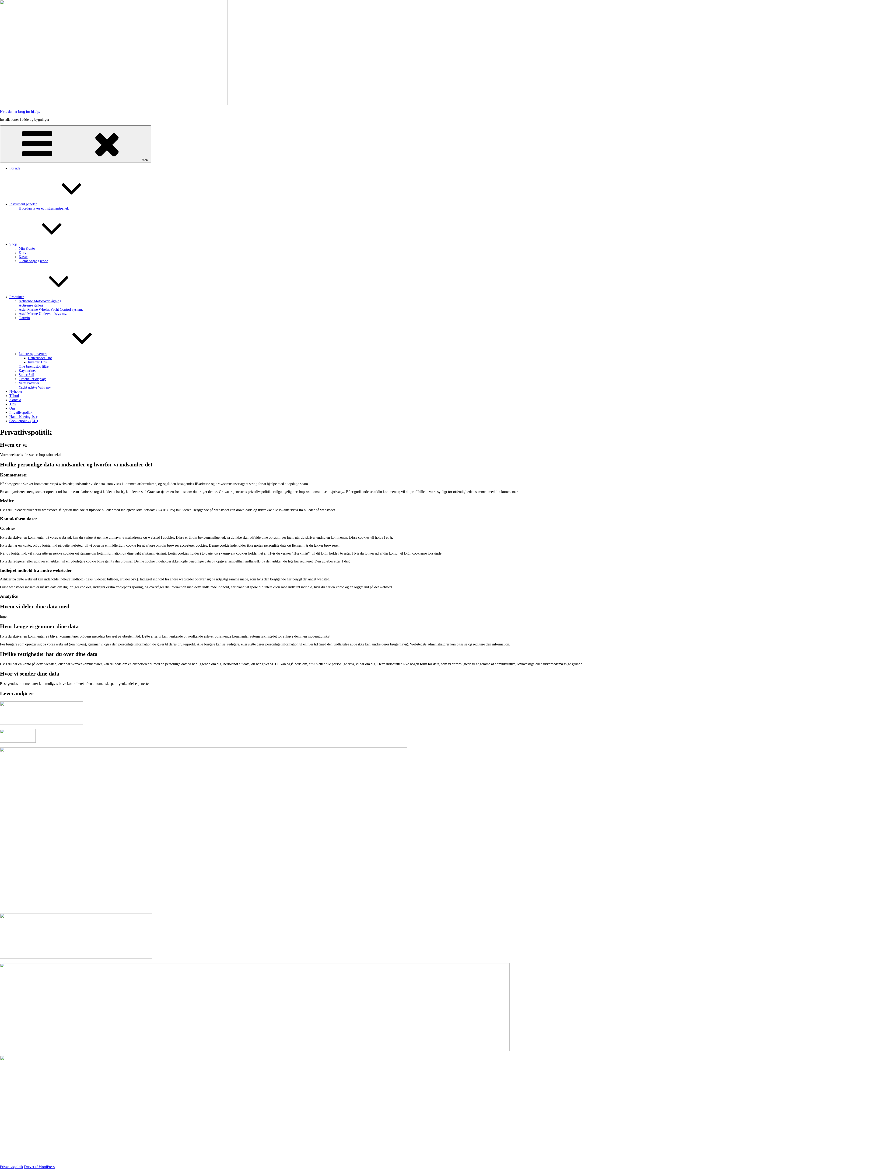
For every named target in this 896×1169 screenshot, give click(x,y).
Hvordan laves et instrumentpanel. (44, 208)
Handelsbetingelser (23, 417)
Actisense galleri (31, 305)
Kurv (22, 253)
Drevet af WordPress (39, 1167)
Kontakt (15, 400)
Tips (12, 404)
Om (12, 408)
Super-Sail (26, 375)
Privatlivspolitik (20, 412)
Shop (13, 244)
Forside (14, 168)
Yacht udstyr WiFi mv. (35, 387)
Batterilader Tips (40, 358)
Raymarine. (27, 370)
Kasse (23, 257)
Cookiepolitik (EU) (23, 421)
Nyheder (15, 391)
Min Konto (27, 248)
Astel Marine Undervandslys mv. (43, 314)
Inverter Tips (37, 362)
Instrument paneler (23, 204)
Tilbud (14, 396)
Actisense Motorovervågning (40, 301)
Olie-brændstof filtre (34, 366)
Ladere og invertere (33, 354)
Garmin (24, 318)
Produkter (16, 297)
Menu (145, 160)
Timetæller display (32, 379)
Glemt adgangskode (33, 261)
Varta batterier (29, 383)
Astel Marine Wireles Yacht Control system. (51, 309)
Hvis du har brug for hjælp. (20, 112)
